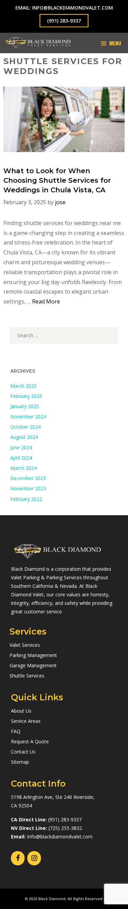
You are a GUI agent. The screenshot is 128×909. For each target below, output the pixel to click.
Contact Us (23, 751)
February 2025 (26, 396)
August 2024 (24, 437)
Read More (46, 301)
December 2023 (28, 478)
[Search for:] (64, 335)
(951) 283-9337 (64, 20)
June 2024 (21, 447)
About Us (21, 710)
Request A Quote (30, 741)
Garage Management (33, 665)
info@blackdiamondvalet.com (72, 7)
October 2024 (25, 426)
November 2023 (28, 488)
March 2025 (23, 386)
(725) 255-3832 (65, 828)
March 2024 (23, 468)
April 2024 (21, 457)
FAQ (15, 731)
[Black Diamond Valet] (38, 43)
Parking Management (33, 655)
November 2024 (28, 416)
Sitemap (20, 762)
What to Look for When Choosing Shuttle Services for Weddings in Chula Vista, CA (57, 180)
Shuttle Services (27, 675)
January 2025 (24, 406)
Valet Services (25, 645)
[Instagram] (34, 858)
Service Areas (26, 721)
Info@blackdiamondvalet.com (60, 836)
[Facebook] (18, 858)
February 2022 (26, 499)
